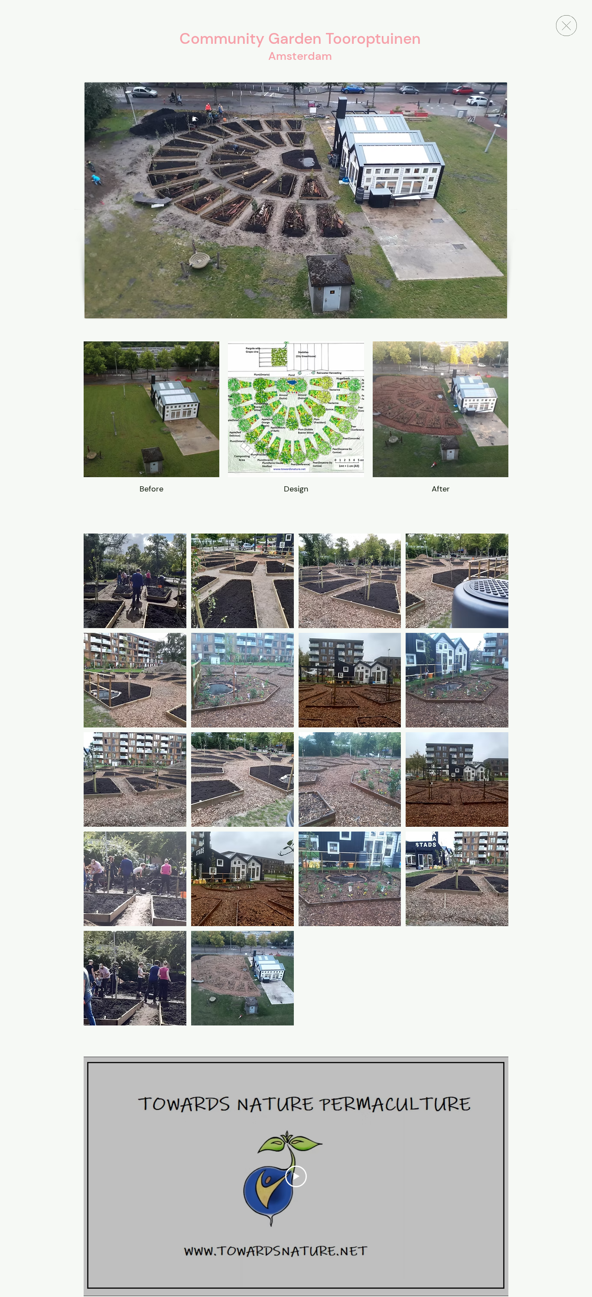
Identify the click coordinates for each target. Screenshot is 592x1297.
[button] (135, 581)
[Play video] (296, 1176)
